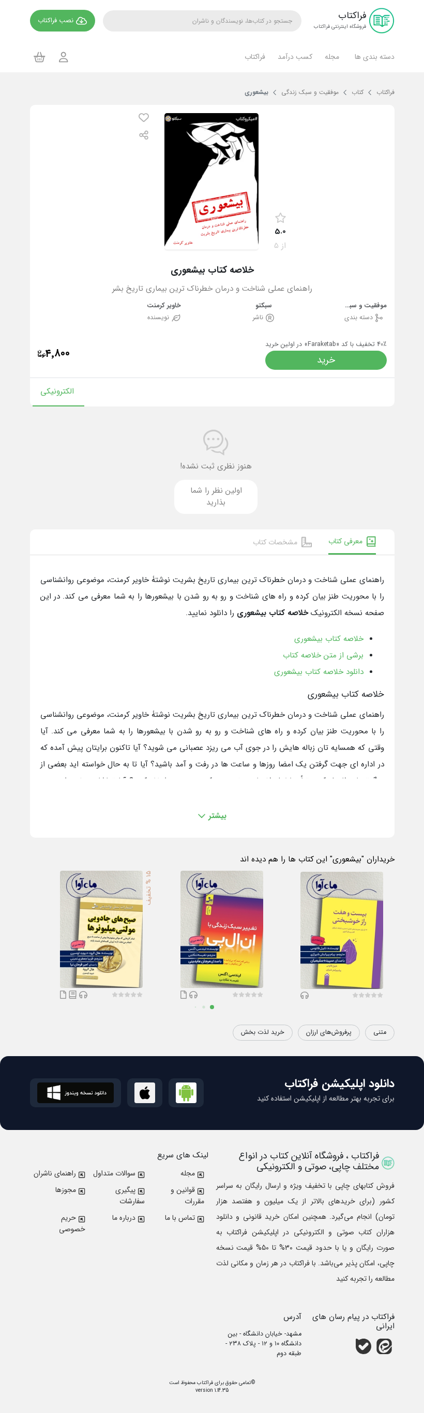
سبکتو (263, 306)
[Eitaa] (384, 1346)
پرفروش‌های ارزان (329, 1032)
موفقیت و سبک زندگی (363, 306)
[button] (373, 56)
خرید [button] (326, 360)
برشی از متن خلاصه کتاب (323, 655)
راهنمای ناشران (55, 1173)
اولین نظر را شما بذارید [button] (216, 496)
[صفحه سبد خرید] (39, 56)
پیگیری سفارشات (130, 1195)
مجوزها (65, 1190)
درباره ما (123, 1217)
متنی (379, 1032)
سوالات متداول (114, 1173)
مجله (187, 1173)
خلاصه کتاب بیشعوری (329, 639)
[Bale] (363, 1346)
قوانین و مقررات (187, 1195)
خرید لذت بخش (262, 1032)
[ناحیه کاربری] (63, 57)
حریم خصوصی (72, 1223)
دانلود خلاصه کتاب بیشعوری (319, 672)
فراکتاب (204, 1383)
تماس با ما (180, 1217)
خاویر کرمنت (164, 306)
